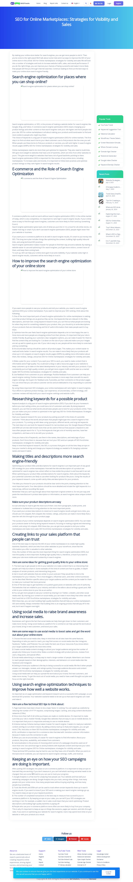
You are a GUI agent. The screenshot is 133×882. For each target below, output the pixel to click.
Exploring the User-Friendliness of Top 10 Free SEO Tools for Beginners (114, 214)
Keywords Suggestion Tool (111, 129)
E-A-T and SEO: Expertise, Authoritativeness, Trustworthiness (114, 241)
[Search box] (86, 3)
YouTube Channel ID (64, 857)
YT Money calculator (64, 865)
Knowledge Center (102, 854)
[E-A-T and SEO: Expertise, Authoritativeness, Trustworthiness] (100, 242)
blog (40, 859)
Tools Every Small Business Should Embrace (114, 194)
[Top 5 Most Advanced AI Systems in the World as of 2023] (100, 228)
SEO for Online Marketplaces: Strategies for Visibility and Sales (114, 221)
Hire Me (99, 3)
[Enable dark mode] (91, 3)
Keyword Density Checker (110, 165)
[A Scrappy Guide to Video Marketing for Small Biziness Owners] (100, 188)
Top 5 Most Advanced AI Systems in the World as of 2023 (114, 227)
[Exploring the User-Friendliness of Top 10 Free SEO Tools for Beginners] (100, 215)
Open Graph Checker (84, 859)
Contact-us (64, 3)
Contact (41, 865)
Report (41, 862)
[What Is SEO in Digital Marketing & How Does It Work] (100, 235)
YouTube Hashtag (64, 862)
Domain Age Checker (108, 151)
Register (118, 3)
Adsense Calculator (108, 134)
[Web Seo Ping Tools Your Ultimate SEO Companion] (20, 3)
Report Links (54, 3)
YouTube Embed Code (65, 859)
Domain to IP (81, 865)
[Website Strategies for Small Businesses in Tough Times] (100, 181)
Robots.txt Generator (109, 156)
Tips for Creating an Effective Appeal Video (114, 200)
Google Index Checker (109, 160)
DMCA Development (103, 857)
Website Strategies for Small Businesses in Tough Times (114, 180)
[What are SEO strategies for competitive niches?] (100, 208)
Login (109, 3)
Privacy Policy (101, 865)
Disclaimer (100, 859)
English (76, 3)
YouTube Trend (107, 125)
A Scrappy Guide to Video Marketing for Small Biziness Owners (114, 187)
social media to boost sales (56, 631)
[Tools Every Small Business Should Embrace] (100, 194)
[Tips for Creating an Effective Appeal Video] (100, 201)
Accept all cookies (108, 873)
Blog (45, 3)
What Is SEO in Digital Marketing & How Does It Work (114, 234)
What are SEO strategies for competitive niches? (114, 207)
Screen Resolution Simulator (111, 143)
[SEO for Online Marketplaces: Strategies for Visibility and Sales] (100, 221)
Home (38, 3)
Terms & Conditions (103, 862)
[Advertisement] (66, 33)
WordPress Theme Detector (111, 138)
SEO (32, 774)
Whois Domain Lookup (109, 147)
